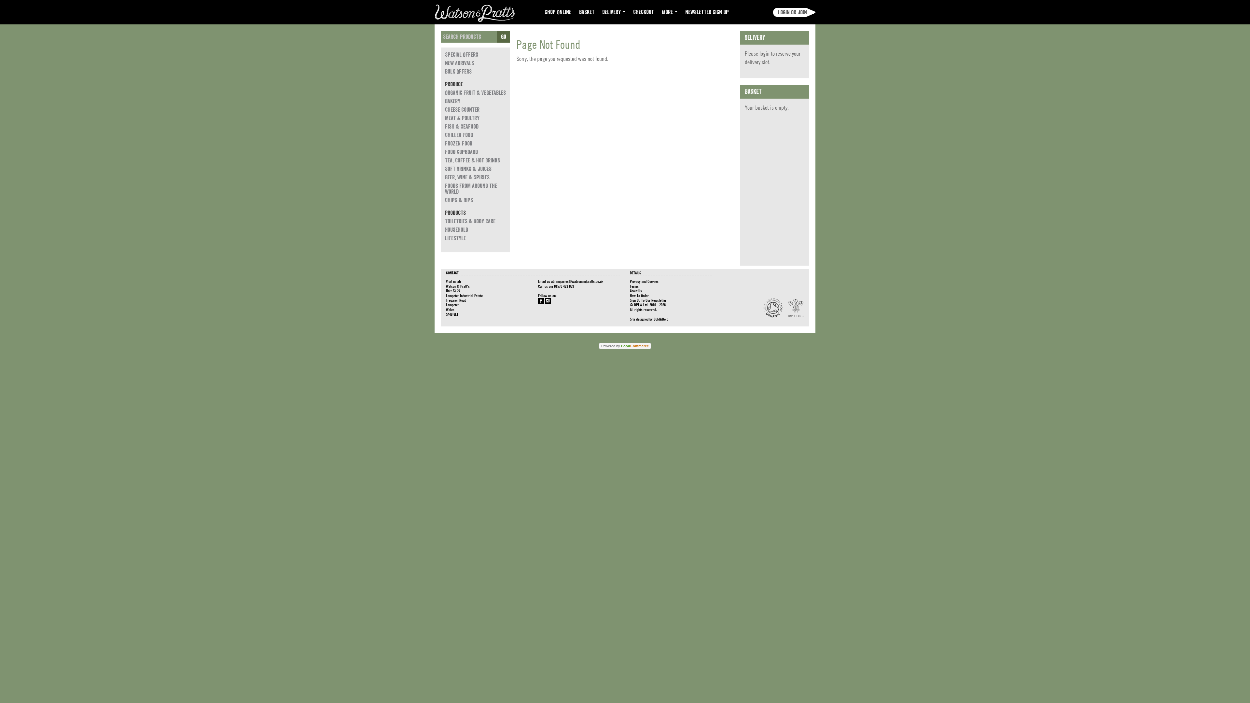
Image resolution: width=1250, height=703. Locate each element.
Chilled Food (459, 135)
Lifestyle (455, 238)
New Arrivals (459, 63)
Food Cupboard (461, 152)
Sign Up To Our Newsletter (648, 300)
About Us (636, 290)
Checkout (643, 12)
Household (456, 230)
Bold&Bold (661, 319)
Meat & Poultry (462, 118)
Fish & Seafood (462, 127)
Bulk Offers (458, 72)
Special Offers (461, 55)
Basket (586, 12)
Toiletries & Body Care (470, 221)
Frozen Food (458, 143)
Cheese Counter (462, 110)
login (764, 53)
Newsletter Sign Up (707, 12)
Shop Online (558, 12)
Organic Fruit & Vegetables (475, 93)
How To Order (639, 295)
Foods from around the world (471, 189)
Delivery (612, 12)
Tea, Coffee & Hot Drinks (472, 160)
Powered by (625, 346)
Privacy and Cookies (644, 281)
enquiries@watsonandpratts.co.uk (579, 281)
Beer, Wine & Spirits (467, 177)
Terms (634, 286)
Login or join (792, 12)
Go (503, 37)
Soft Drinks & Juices (468, 169)
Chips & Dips (459, 200)
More (668, 12)
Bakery (452, 101)
